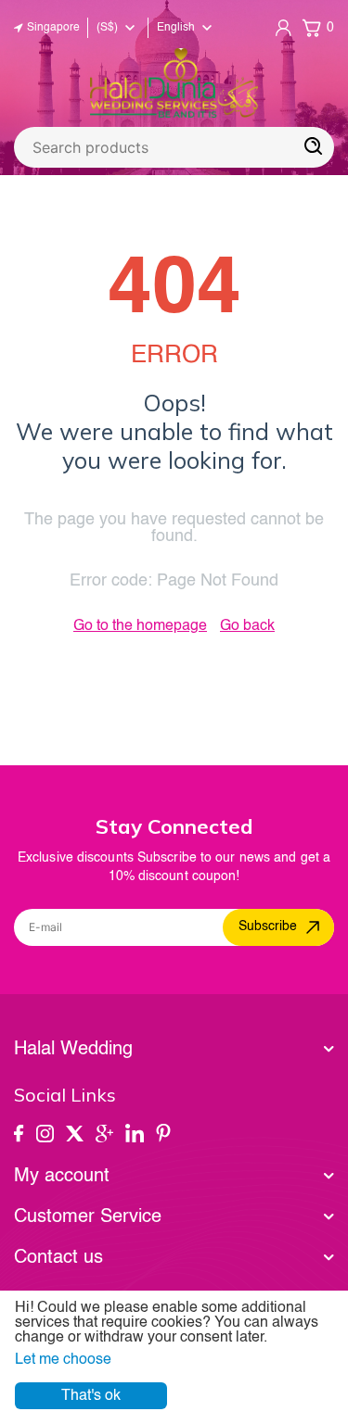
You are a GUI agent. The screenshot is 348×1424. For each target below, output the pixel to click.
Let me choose (63, 1360)
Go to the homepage (140, 626)
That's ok (91, 1396)
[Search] (313, 147)
